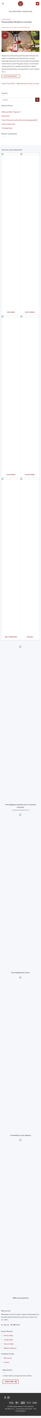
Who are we (8, 1358)
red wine (30, 83)
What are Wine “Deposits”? (11, 112)
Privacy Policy (8, 1335)
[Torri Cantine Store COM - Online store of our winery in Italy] (20, 3)
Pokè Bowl (5, 116)
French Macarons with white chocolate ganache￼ (19, 120)
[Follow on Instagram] (8, 1398)
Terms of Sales (9, 1344)
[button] (3, 3)
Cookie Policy (8, 1340)
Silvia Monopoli (24, 27)
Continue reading (10, 76)
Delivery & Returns (10, 1348)
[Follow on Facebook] (5, 1398)
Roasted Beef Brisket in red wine (17, 22)
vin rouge (36, 83)
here (27, 810)
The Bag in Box (7, 128)
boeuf (25, 83)
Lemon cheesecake (8, 124)
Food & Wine (6, 19)
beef (22, 83)
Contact (6, 1362)
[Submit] (37, 100)
